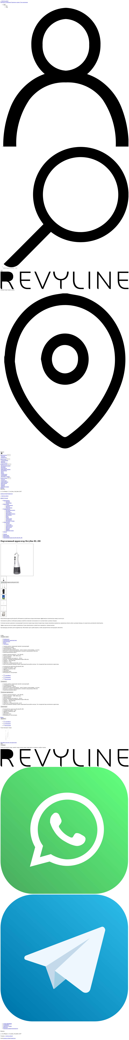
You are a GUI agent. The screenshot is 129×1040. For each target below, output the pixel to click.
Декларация (8, 677)
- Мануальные (4, 483)
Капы (7, 516)
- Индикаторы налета (5, 465)
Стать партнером (24, 2)
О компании (8, 2)
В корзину (3, 745)
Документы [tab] (6, 644)
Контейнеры (9, 515)
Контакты (3, 2)
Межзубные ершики (10, 513)
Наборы (2, 488)
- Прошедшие (4, 457)
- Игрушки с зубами (5, 476)
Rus (4, 4)
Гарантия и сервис (15, 2)
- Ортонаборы (4, 475)
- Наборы (3, 485)
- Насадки (3, 461)
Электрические (9, 525)
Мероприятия (4, 455)
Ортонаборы (9, 519)
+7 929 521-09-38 (4, 1)
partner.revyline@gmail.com (7, 493)
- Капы (2, 471)
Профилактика (4, 464)
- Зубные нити (4, 474)
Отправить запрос (4, 636)
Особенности (3, 681)
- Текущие (3, 456)
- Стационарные (4, 460)
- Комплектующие (5, 486)
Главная (5, 534)
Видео (4, 642)
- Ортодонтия (4, 468)
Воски (7, 517)
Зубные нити (9, 518)
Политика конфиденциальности (10, 1028)
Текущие (8, 501)
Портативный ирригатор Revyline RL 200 (12, 537)
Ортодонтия (8, 512)
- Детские (3, 479)
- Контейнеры (4, 470)
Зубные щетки (4, 478)
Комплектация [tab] (6, 641)
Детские (8, 523)
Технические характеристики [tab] (10, 640)
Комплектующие (10, 530)
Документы (3, 718)
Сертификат (8, 675)
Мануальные (9, 527)
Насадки (8, 506)
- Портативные (4, 463)
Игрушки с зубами (10, 521)
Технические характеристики (7, 692)
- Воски (2, 473)
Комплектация (4, 706)
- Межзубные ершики (5, 469)
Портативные (9, 507)
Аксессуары (8, 524)
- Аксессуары (4, 480)
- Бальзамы (3, 467)
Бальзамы (8, 511)
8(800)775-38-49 (4, 498)
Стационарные (9, 505)
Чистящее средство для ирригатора (9, 742)
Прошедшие (8, 503)
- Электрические (4, 482)
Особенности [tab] (6, 639)
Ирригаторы (3, 459)
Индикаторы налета (10, 510)
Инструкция (8, 679)
